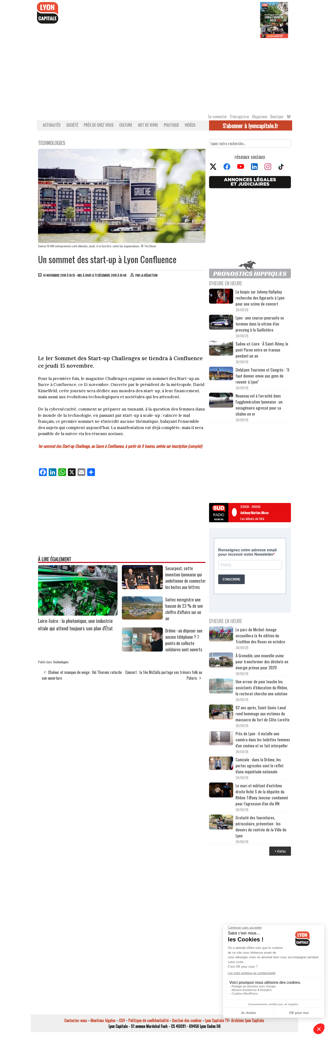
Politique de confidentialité (148, 1020)
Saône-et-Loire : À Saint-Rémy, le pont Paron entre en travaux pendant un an (262, 350)
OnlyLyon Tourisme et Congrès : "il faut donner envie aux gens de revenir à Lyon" (262, 376)
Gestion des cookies (187, 1020)
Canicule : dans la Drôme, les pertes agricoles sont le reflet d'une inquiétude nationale (259, 766)
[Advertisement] (164, 74)
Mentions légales (103, 1020)
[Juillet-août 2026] (274, 19)
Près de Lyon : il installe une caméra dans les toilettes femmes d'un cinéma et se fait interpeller (263, 739)
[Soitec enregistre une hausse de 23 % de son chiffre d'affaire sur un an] (142, 618)
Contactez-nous (75, 1020)
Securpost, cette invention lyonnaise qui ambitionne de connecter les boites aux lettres (185, 577)
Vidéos (190, 125)
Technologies (61, 661)
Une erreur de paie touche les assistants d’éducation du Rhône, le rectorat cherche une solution (262, 687)
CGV (122, 1020)
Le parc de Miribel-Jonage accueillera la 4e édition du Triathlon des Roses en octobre (260, 635)
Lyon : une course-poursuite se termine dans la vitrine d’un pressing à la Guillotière (260, 324)
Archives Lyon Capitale (247, 1020)
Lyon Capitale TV (217, 1020)
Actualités (51, 125)
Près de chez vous (98, 125)
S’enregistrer (240, 116)
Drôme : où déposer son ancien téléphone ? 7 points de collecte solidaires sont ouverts (183, 639)
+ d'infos (280, 851)
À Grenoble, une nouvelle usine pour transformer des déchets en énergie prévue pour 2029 (262, 661)
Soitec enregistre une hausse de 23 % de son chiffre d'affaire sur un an (184, 608)
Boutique (276, 116)
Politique (171, 125)
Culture (125, 125)
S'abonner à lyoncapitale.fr (250, 125)
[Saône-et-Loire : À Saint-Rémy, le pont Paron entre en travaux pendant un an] (221, 349)
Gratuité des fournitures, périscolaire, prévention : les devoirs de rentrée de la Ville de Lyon (261, 827)
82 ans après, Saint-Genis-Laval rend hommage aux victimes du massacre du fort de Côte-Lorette (263, 713)
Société (72, 125)
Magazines (260, 116)
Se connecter (217, 116)
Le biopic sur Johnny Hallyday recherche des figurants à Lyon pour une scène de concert (260, 298)
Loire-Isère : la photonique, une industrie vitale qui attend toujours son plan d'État (75, 624)
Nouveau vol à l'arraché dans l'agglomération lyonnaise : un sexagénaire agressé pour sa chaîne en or (259, 405)
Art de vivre (148, 125)
